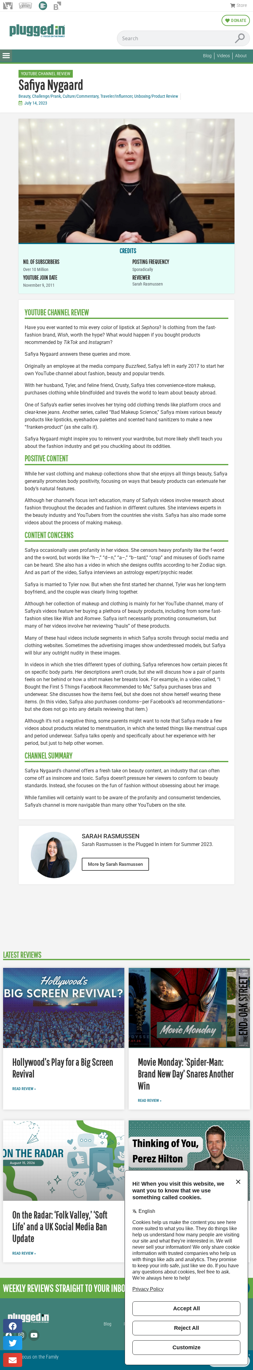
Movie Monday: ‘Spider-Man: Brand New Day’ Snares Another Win (186, 1073)
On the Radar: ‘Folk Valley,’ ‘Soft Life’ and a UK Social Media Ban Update (59, 1226)
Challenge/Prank (46, 96)
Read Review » (24, 1089)
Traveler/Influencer (116, 96)
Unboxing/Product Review (156, 96)
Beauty (24, 96)
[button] (6, 55)
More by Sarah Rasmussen (115, 864)
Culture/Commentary (80, 96)
